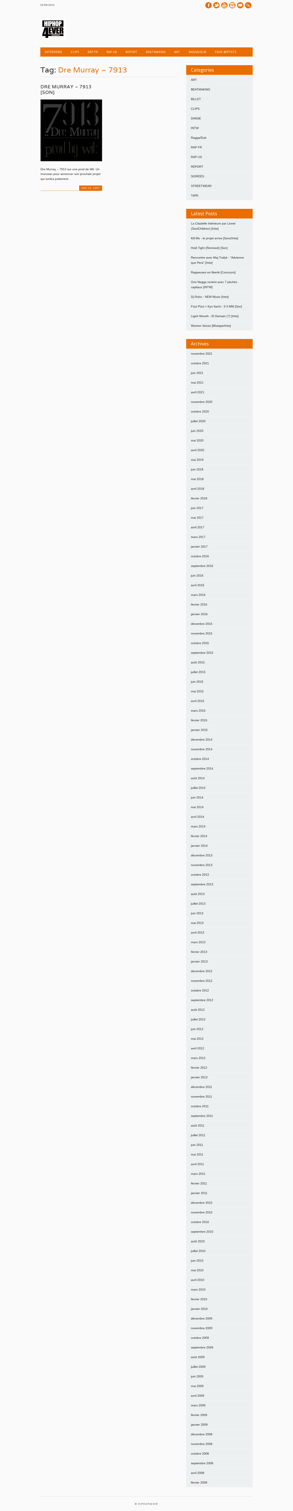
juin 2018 (197, 469)
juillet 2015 (198, 672)
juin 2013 (197, 913)
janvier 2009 (199, 1424)
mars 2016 (198, 595)
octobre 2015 (200, 643)
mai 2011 (197, 1154)
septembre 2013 (202, 884)
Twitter (216, 5)
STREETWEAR (201, 186)
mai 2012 (197, 1038)
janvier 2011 (199, 1193)
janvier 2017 (199, 546)
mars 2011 (198, 1173)
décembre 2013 (201, 855)
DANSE (196, 118)
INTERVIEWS (53, 52)
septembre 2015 (202, 652)
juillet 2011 (198, 1135)
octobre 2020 (200, 411)
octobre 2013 (200, 874)
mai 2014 (197, 807)
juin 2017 (197, 508)
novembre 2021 (201, 353)
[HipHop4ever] (53, 38)
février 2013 (199, 952)
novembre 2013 (201, 865)
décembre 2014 (201, 739)
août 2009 (198, 1357)
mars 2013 (198, 942)
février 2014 (199, 836)
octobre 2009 (200, 1337)
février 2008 (199, 1482)
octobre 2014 (200, 759)
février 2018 (199, 498)
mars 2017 (198, 537)
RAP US (111, 52)
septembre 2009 (202, 1347)
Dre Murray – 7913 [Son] (66, 89)
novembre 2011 (201, 1096)
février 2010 (199, 1299)
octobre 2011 (200, 1106)
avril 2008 (197, 1473)
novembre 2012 (201, 980)
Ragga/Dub (197, 52)
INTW (195, 128)
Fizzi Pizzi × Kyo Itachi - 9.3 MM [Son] (216, 306)
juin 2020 (197, 430)
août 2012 (198, 1009)
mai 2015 (197, 691)
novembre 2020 (201, 402)
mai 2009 (197, 1386)
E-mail (240, 5)
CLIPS (75, 52)
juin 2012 (197, 1029)
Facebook (208, 5)
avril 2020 (197, 450)
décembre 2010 (201, 1202)
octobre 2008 (200, 1453)
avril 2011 (197, 1164)
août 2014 (198, 778)
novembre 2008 (201, 1444)
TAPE (96, 188)
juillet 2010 (198, 1251)
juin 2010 (197, 1260)
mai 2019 (197, 459)
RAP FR (93, 52)
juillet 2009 (198, 1366)
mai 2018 (197, 479)
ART (177, 52)
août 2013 (198, 894)
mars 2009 (198, 1405)
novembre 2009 (201, 1328)
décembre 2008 (201, 1434)
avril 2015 (197, 701)
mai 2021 (197, 382)
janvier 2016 (199, 614)
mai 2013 (197, 923)
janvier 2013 (199, 961)
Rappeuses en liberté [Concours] (213, 272)
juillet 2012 (198, 1019)
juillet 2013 (198, 903)
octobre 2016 (200, 556)
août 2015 (198, 662)
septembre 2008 (202, 1463)
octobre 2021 (200, 363)
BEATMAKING (156, 52)
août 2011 (197, 1125)
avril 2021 (197, 392)
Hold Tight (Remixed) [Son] (209, 248)
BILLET (196, 99)
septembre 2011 (202, 1116)
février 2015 (199, 720)
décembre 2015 (201, 623)
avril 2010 (197, 1280)
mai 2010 (197, 1270)
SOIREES (197, 176)
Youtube (224, 5)
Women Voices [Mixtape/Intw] (211, 325)
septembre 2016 (202, 566)
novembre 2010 (201, 1212)
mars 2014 (198, 826)
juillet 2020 (198, 421)
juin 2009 (197, 1376)
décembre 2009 (201, 1318)
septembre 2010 (202, 1231)
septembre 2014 (202, 768)
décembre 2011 (201, 1087)
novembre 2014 (201, 749)
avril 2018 (197, 488)
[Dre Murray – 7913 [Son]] (71, 160)
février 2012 (199, 1067)
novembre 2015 (201, 633)
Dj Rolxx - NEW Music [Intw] (210, 296)
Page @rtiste (225, 52)
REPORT (131, 52)
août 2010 (198, 1241)
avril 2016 (197, 585)
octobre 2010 (200, 1222)
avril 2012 (197, 1048)
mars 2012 (198, 1058)
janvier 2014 (199, 845)
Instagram (232, 5)
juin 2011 (197, 1144)
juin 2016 (197, 575)
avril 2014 (197, 816)
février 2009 (199, 1415)
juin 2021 (197, 373)
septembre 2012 (202, 1000)
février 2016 (199, 604)
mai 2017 (197, 517)
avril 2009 (197, 1395)
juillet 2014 (198, 787)
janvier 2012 (199, 1077)
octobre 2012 (200, 990)
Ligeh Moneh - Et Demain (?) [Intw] (215, 316)
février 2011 (199, 1183)
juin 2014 (197, 797)
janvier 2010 (199, 1309)
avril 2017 (197, 527)
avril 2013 (197, 932)
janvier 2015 (199, 730)
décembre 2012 (201, 971)
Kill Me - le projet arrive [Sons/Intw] (214, 238)
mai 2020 (197, 440)
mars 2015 (198, 710)
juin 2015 (197, 681)
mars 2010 (198, 1289)
